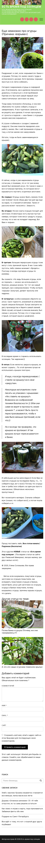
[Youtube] (22, 19)
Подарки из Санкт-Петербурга (15, 816)
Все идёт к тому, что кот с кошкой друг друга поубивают (22, 822)
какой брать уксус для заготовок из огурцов (21, 585)
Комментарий (8, 686)
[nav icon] (41, 19)
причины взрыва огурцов (31, 590)
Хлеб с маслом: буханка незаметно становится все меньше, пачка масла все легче (22, 794)
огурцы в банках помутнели (14, 587)
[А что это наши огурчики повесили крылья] (22, 651)
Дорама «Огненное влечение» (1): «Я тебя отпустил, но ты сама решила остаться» (20, 802)
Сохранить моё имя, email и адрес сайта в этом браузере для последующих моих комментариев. (21, 738)
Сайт (4, 725)
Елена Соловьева (16, 565)
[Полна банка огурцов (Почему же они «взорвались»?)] (22, 614)
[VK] (27, 19)
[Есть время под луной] (36, 19)
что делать (6, 593)
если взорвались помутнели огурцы (25, 576)
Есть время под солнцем (21, 6)
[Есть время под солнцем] (31, 19)
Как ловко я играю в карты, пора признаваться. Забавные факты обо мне (22, 810)
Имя (4, 705)
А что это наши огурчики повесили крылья (22, 667)
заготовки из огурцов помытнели (16, 579)
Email (5, 715)
